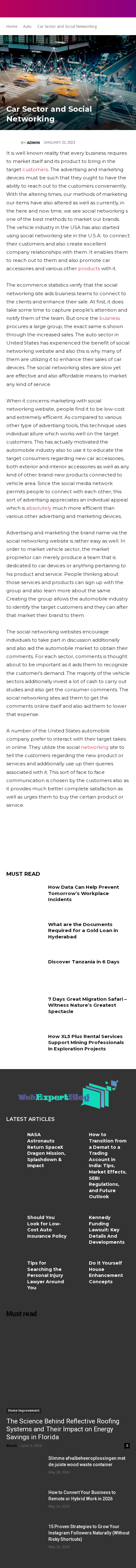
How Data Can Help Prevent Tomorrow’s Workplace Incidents (83, 893)
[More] (92, 838)
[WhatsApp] (72, 838)
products (89, 268)
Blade (11, 1445)
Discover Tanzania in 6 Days (84, 962)
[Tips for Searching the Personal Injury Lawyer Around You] (17, 1268)
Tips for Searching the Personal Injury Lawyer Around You (45, 1275)
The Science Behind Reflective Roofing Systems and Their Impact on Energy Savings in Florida (62, 1429)
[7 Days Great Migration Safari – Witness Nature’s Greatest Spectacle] (24, 1009)
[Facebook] (15, 838)
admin (33, 142)
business (109, 318)
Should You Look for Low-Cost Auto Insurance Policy (46, 1227)
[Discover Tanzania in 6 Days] (24, 972)
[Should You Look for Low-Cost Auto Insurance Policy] (17, 1222)
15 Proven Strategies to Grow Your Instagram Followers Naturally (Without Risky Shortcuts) (88, 1533)
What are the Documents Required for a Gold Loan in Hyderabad (83, 930)
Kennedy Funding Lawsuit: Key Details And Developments (107, 1230)
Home (11, 26)
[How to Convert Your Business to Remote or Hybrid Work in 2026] (24, 1502)
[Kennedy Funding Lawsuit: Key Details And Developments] (78, 1222)
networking (94, 747)
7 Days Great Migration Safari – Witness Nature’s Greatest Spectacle (87, 1005)
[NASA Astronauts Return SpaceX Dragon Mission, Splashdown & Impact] (17, 1140)
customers (35, 169)
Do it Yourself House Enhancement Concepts (106, 1272)
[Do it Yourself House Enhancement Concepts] (78, 1268)
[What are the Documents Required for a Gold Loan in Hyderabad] (24, 934)
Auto (27, 26)
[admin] (13, 142)
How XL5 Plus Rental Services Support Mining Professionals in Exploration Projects (86, 1042)
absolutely (38, 508)
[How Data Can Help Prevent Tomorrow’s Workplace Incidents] (24, 897)
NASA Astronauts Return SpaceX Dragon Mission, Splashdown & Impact (46, 1150)
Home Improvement (24, 1410)
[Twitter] (34, 838)
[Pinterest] (53, 838)
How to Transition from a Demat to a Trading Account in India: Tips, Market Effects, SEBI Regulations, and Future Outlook (108, 1165)
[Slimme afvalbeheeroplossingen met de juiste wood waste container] (24, 1468)
